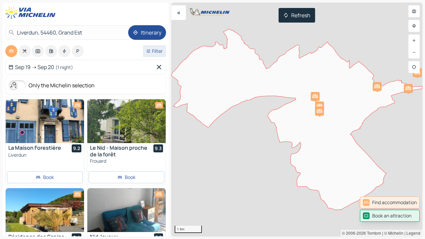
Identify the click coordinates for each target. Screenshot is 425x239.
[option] (11, 51)
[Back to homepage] (31, 12)
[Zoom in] (414, 40)
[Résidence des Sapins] (45, 210)
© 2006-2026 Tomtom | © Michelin (372, 233)
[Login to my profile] (414, 11)
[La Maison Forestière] (45, 121)
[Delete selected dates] (160, 67)
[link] (390, 202)
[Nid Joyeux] (126, 210)
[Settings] (414, 26)
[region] (296, 119)
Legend (413, 233)
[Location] (414, 67)
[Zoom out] (414, 52)
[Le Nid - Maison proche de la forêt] (126, 121)
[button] (319, 106)
